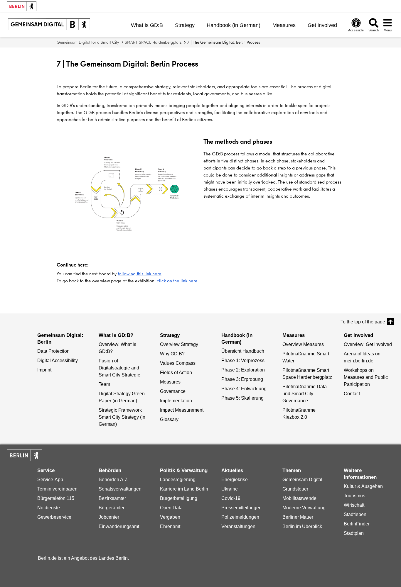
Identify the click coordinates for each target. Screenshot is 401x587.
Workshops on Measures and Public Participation (366, 377)
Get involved (322, 25)
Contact (352, 393)
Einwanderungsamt (119, 526)
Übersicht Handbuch (242, 351)
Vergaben (170, 517)
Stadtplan (354, 533)
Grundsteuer (295, 488)
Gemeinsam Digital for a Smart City (88, 42)
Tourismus (354, 495)
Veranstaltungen (238, 526)
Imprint (44, 369)
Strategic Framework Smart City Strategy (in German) (122, 417)
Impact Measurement (181, 410)
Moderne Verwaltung (304, 507)
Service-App (50, 479)
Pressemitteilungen (241, 507)
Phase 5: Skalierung (242, 398)
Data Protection (53, 351)
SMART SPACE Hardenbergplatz (153, 42)
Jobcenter (109, 517)
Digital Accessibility (57, 360)
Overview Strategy (179, 344)
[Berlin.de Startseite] (24, 455)
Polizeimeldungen (240, 517)
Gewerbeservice (54, 517)
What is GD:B (147, 25)
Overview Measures (303, 344)
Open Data (171, 507)
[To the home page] (49, 25)
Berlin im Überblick (302, 526)
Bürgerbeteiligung (178, 498)
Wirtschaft (354, 505)
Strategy (185, 25)
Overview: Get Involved (368, 344)
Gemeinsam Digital (302, 479)
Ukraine (229, 488)
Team (104, 384)
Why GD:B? (172, 353)
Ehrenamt (170, 526)
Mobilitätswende (299, 498)
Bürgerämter (111, 507)
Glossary (169, 419)
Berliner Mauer (297, 517)
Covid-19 (230, 498)
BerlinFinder (357, 523)
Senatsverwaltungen (120, 488)
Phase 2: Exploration (243, 369)
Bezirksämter (112, 498)
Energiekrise (234, 479)
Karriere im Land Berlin (184, 488)
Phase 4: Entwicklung (244, 388)
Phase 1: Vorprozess (242, 360)
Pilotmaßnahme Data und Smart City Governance (304, 393)
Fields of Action (176, 372)
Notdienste (48, 507)
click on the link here (177, 280)
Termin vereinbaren (57, 488)
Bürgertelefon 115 (55, 498)
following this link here (139, 273)
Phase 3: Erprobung (242, 379)
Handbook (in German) (233, 25)
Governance (173, 391)
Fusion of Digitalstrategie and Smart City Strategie (119, 367)
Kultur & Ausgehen (363, 486)
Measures (284, 25)
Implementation (176, 400)
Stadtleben (355, 514)
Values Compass (178, 363)
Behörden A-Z (113, 479)
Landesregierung (178, 479)
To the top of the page (363, 321)
